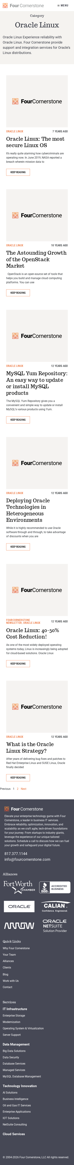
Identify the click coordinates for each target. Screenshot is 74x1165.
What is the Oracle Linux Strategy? (30, 747)
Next (23, 788)
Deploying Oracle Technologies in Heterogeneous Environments (28, 510)
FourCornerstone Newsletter (18, 621)
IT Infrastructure (15, 1009)
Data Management (16, 1044)
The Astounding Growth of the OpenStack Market (36, 259)
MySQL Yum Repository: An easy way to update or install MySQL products (36, 383)
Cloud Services (14, 1134)
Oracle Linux (14, 131)
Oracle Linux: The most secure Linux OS (35, 142)
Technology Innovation (20, 1086)
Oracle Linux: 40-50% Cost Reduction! (32, 633)
